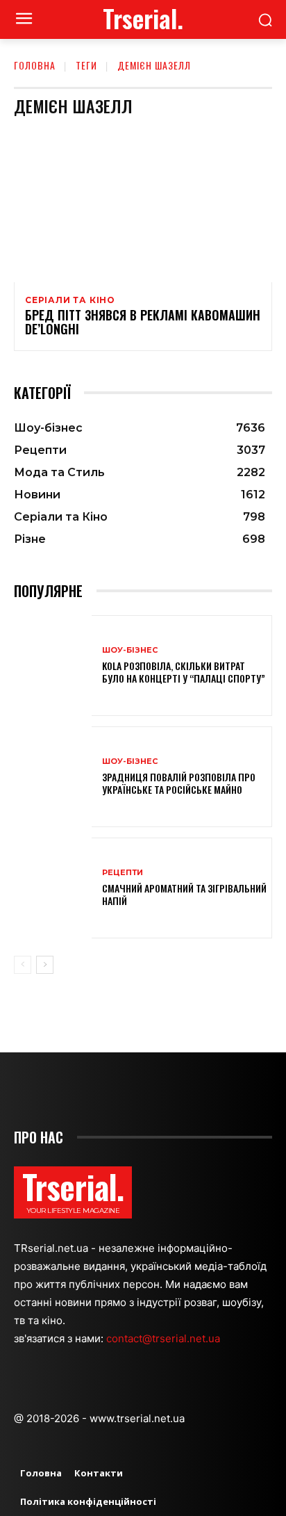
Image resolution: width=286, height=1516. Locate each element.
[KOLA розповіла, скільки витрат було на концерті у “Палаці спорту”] (53, 665)
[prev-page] (22, 965)
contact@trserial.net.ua (164, 1338)
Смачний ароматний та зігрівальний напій (184, 894)
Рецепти (122, 873)
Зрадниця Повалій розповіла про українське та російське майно (178, 783)
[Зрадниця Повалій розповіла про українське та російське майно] (53, 776)
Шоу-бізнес (130, 650)
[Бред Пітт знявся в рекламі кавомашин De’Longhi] (143, 204)
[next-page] (44, 965)
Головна (35, 65)
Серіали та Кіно (70, 300)
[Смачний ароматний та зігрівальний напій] (53, 888)
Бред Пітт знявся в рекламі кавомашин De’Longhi (142, 322)
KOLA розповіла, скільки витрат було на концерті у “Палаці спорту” (183, 671)
